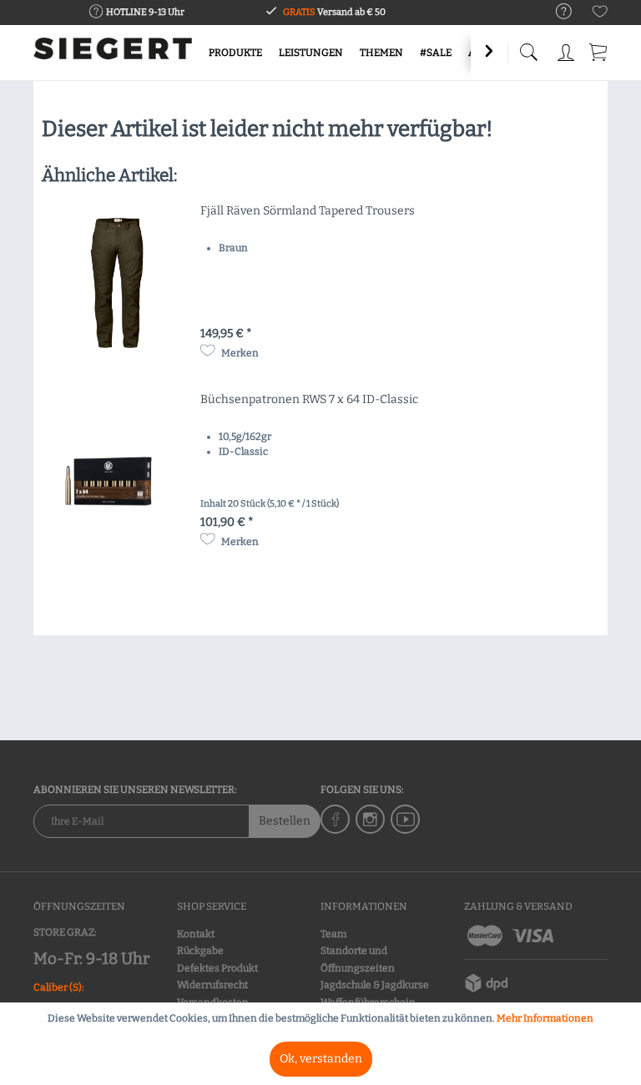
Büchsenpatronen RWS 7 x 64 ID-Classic (309, 399)
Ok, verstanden (321, 1059)
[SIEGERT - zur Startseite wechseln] (112, 54)
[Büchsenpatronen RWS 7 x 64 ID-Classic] (117, 471)
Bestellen (284, 821)
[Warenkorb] (599, 49)
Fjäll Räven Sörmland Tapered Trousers (307, 211)
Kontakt (196, 934)
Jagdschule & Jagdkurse (374, 985)
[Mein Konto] (566, 49)
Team (333, 934)
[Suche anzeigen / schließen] (528, 48)
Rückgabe (200, 950)
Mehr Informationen (545, 1018)
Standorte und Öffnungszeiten (357, 959)
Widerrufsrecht (212, 985)
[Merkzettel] (600, 14)
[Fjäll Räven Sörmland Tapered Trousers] (117, 283)
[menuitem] (555, 12)
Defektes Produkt (217, 968)
